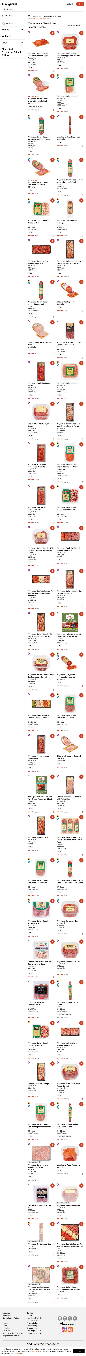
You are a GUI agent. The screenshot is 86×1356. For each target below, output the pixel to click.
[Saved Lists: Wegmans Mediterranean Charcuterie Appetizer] (54, 730)
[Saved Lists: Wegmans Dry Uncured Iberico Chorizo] (54, 1255)
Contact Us (31, 1315)
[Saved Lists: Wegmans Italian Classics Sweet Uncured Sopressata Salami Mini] (54, 154)
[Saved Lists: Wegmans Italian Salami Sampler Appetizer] (54, 276)
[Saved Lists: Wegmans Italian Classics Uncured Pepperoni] (54, 317)
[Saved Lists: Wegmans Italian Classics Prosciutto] (82, 111)
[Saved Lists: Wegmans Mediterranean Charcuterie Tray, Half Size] (54, 1302)
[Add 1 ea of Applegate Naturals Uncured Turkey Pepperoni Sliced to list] (81, 614)
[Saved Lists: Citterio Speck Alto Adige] (54, 1096)
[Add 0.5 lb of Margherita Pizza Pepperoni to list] (81, 1145)
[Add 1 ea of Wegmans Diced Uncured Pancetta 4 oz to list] (52, 200)
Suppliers (6, 1328)
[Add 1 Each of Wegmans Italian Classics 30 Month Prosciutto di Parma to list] (81, 404)
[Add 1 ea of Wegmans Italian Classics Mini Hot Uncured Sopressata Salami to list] (81, 860)
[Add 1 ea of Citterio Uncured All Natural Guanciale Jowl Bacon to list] (52, 941)
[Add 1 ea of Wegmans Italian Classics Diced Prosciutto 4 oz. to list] (81, 487)
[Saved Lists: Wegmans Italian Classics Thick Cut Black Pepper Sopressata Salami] (54, 565)
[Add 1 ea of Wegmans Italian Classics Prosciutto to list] (81, 76)
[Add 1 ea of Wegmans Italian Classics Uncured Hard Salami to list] (81, 695)
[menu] (2, 4)
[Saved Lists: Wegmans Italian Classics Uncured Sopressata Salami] (54, 1139)
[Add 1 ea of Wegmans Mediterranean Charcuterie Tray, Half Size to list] (52, 1267)
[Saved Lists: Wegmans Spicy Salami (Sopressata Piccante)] (82, 685)
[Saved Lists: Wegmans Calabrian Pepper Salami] (54, 398)
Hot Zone (10, 24)
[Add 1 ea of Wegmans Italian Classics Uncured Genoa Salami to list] (52, 860)
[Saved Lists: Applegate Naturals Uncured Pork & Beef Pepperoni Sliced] (54, 812)
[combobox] (43, 9)
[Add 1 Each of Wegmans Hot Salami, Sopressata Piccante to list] (52, 444)
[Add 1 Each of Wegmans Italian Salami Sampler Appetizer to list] (52, 241)
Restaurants (31, 1328)
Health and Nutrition (35, 1318)
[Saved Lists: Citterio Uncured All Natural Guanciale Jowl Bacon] (54, 976)
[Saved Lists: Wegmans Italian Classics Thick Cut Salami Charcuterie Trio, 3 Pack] (82, 855)
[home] (29, 16)
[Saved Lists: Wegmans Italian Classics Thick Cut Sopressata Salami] (54, 690)
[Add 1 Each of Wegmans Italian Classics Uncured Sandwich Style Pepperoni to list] (52, 33)
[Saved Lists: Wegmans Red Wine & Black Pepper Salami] (82, 1099)
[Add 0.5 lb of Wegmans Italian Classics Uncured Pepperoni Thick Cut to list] (81, 1267)
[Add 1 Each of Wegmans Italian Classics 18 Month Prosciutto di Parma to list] (81, 241)
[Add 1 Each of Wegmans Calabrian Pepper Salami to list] (52, 363)
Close (78, 1351)
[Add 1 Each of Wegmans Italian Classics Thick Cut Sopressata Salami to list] (52, 654)
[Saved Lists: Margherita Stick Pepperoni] (82, 145)
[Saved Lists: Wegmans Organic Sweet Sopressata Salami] (82, 1139)
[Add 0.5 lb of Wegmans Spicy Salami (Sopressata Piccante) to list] (81, 654)
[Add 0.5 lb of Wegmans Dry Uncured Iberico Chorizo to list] (52, 1224)
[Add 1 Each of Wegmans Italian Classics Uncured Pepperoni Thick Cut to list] (81, 33)
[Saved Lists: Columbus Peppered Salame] (54, 1218)
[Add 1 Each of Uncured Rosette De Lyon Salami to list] (52, 404)
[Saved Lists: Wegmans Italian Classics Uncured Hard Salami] (54, 193)
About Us (6, 1313)
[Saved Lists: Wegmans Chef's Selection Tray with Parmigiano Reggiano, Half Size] (82, 1261)
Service (30, 1313)
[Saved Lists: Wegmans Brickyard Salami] (82, 974)
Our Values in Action (11, 1318)
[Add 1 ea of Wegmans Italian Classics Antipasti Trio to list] (52, 901)
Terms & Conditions (16, 1353)
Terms (5, 1326)
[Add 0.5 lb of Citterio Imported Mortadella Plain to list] (52, 322)
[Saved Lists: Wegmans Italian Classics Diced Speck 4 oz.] (54, 1058)
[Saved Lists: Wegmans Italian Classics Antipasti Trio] (54, 936)
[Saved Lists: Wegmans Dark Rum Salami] (82, 1218)
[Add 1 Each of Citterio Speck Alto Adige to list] (52, 1063)
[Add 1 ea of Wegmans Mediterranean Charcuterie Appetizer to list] (52, 695)
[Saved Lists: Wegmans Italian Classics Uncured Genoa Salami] (54, 109)
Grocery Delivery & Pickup (13, 1333)
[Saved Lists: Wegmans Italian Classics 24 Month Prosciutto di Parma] (54, 649)
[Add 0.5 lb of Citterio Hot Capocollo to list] (81, 282)
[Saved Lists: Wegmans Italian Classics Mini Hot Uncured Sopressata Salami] (82, 895)
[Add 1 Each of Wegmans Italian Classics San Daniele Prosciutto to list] (81, 571)
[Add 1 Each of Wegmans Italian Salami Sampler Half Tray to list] (52, 1145)
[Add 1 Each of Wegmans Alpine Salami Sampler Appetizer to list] (81, 1023)
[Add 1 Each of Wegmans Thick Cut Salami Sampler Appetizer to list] (81, 528)
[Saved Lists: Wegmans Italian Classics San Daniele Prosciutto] (82, 606)
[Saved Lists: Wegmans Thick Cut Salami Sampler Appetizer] (82, 563)
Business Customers (35, 1333)
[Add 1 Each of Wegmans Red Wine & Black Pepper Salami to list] (81, 1063)
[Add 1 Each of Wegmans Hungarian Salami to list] (81, 901)
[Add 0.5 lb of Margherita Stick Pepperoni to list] (81, 117)
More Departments (50, 16)
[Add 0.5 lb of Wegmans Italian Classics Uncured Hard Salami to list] (52, 160)
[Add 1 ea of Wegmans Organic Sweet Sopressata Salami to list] (81, 1104)
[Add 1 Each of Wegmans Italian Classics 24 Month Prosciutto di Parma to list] (52, 614)
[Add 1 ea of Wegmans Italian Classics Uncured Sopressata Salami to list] (52, 1104)
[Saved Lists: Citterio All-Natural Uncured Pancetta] (82, 767)
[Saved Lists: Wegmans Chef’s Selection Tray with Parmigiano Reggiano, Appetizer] (54, 608)
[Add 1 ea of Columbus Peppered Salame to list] (52, 1185)
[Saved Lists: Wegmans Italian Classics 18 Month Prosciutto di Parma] (82, 276)
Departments (37, 16)
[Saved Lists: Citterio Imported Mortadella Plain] (54, 353)
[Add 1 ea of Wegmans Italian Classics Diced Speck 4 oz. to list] (52, 1023)
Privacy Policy (32, 1323)
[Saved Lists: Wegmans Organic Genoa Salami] (82, 1017)
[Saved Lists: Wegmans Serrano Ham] (54, 850)
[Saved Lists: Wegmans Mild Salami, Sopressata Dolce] (54, 522)
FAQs (5, 1320)
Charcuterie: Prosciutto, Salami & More (39, 18)
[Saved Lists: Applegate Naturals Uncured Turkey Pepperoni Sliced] (82, 649)
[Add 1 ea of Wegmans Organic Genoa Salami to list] (81, 982)
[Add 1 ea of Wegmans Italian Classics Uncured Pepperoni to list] (52, 282)
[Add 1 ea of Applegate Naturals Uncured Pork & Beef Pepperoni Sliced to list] (52, 777)
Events (5, 1323)
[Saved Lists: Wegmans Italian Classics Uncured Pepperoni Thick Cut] (82, 68)
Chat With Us (32, 1320)
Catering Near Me (34, 1331)
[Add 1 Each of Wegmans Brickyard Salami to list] (81, 941)
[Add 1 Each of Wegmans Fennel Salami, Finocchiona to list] (52, 736)
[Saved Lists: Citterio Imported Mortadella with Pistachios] (82, 812)
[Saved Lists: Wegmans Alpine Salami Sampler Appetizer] (82, 1058)
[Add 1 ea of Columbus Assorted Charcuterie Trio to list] (52, 982)
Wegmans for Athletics (12, 1336)
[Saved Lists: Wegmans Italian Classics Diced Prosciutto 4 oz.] (82, 522)
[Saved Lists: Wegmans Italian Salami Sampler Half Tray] (54, 1180)
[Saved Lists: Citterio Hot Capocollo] (82, 310)
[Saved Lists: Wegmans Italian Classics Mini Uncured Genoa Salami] (82, 195)
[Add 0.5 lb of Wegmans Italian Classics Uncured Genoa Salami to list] (52, 76)
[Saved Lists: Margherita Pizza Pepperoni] (82, 1173)
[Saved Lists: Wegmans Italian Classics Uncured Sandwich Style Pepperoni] (54, 70)
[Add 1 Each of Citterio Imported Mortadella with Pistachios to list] (81, 777)
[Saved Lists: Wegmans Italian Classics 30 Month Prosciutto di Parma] (82, 439)
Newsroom (7, 1315)
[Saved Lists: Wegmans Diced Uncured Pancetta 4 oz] (54, 235)
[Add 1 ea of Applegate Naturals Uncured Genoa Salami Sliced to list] (81, 322)
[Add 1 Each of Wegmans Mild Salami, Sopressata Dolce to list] (52, 487)
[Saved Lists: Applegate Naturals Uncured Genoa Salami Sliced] (82, 357)
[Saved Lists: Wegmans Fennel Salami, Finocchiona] (54, 771)
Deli (59, 16)
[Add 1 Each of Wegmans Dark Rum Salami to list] (81, 1185)
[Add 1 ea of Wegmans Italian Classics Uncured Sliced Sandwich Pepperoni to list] (81, 444)
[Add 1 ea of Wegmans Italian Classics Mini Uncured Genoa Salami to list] (81, 160)
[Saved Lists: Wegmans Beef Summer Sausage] (82, 235)
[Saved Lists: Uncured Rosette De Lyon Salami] (54, 439)
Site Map (6, 1331)
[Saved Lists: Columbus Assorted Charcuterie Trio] (54, 1017)
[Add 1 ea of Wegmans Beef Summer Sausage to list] (81, 200)
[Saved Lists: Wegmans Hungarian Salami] (82, 934)
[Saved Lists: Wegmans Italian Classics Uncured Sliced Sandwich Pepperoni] (82, 482)
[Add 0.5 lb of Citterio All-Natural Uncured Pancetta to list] (81, 736)
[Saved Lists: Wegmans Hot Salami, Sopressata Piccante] (54, 479)
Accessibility (32, 1326)
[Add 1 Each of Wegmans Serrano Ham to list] (52, 817)
